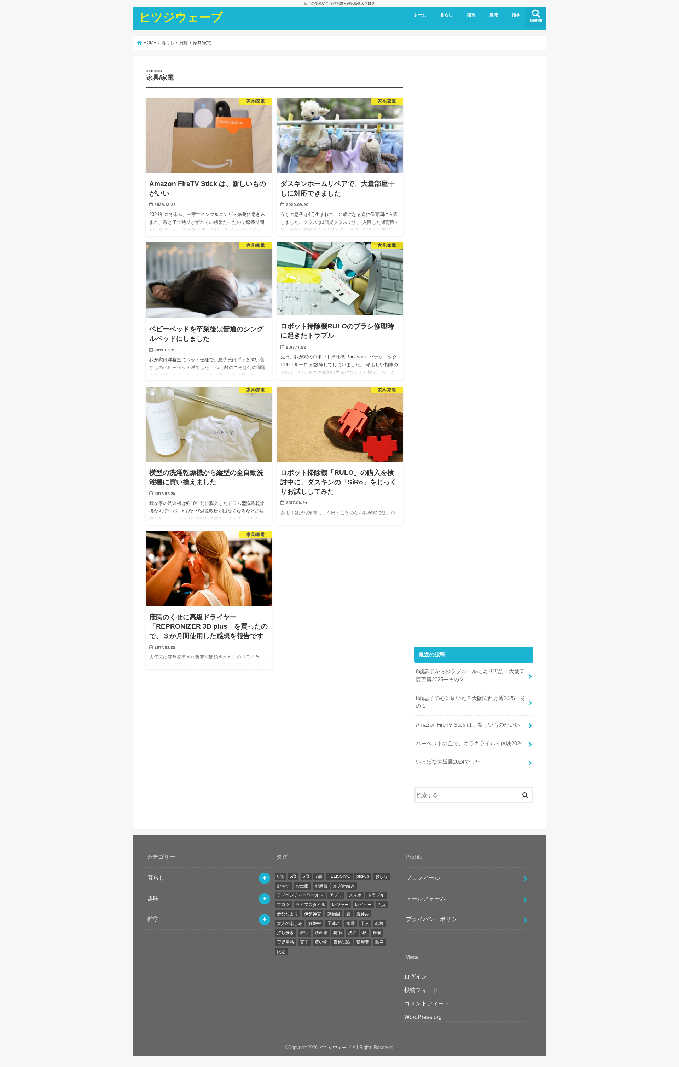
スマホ (355, 895)
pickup (362, 876)
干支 (365, 923)
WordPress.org (423, 1017)
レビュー (363, 904)
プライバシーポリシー (434, 919)
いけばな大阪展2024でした (448, 762)
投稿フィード (421, 990)
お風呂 (321, 886)
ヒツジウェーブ (181, 17)
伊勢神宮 (312, 913)
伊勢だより (287, 913)
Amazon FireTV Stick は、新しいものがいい (468, 725)
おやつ (283, 886)
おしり (381, 876)
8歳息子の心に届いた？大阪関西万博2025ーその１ (471, 702)
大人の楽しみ (289, 923)
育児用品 (285, 942)
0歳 (280, 876)
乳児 (382, 904)
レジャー (340, 904)
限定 (281, 951)
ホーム (419, 14)
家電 (350, 923)
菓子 (304, 942)
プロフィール (423, 877)
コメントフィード (426, 1003)
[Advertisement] (473, 350)
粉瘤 (377, 932)
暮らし (446, 14)
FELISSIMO (339, 876)
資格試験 (341, 942)
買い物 (321, 942)
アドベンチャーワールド (300, 895)
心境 (379, 923)
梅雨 (337, 932)
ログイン (415, 976)
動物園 (333, 913)
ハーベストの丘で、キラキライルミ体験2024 (469, 743)
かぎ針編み (344, 886)
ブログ (283, 904)
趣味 (493, 14)
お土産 (302, 886)
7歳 (318, 876)
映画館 (321, 932)
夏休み (362, 913)
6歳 (306, 876)
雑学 (516, 14)
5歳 (293, 876)
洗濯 (352, 932)
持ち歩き (285, 932)
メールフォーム (426, 898)
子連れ (333, 923)
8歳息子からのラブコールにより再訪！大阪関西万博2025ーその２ (470, 675)
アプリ (336, 895)
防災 (379, 942)
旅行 (304, 932)
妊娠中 (314, 923)
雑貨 (471, 14)
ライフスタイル (310, 904)
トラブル (375, 895)
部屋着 (362, 942)
